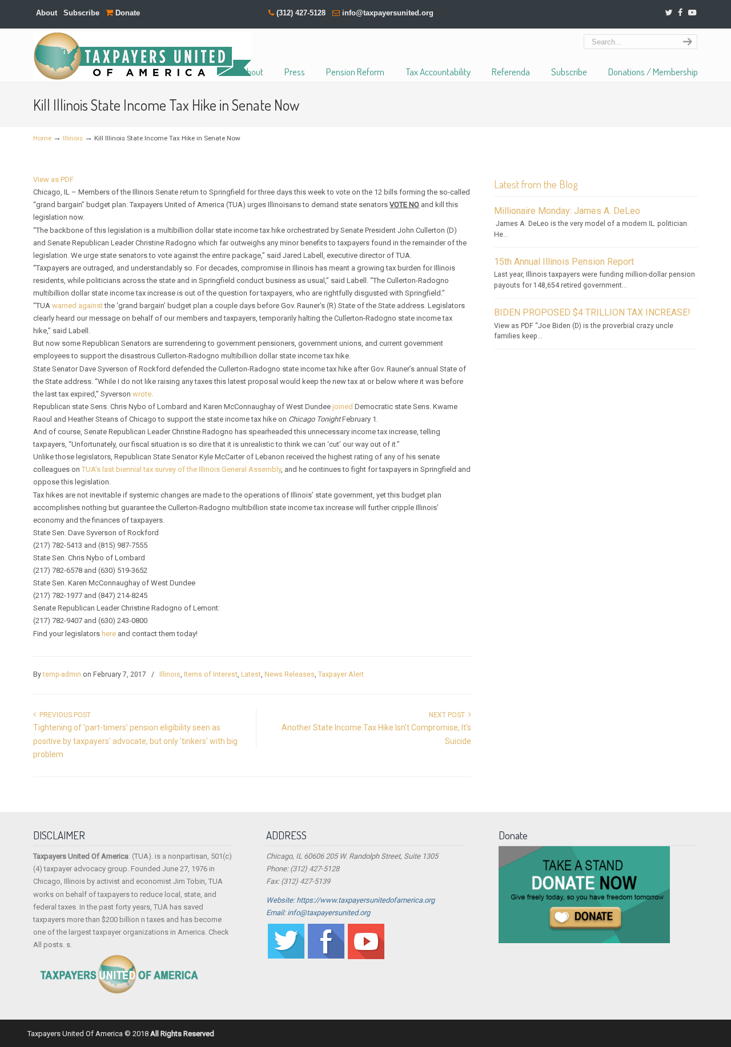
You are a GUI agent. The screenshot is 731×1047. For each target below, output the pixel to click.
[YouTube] (692, 13)
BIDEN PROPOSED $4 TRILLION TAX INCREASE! (592, 312)
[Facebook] (680, 13)
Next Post (448, 715)
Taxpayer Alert (341, 674)
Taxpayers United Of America (142, 56)
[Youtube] (366, 956)
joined (342, 406)
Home (42, 138)
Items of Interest (211, 674)
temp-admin (62, 674)
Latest (251, 674)
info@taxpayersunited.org (387, 13)
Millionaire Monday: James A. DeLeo (567, 210)
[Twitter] (668, 13)
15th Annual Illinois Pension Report (564, 261)
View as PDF (53, 179)
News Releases (289, 674)
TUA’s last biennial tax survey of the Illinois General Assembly (181, 469)
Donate (126, 13)
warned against (77, 305)
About (46, 13)
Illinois (73, 138)
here (109, 633)
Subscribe (81, 13)
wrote (141, 394)
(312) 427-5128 (301, 13)
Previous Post (63, 715)
